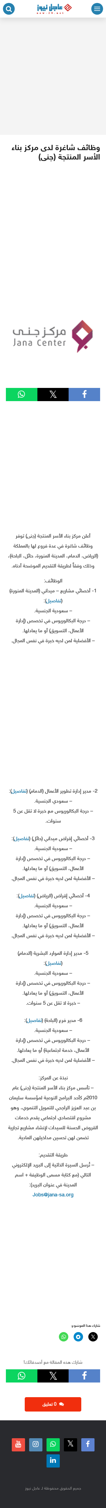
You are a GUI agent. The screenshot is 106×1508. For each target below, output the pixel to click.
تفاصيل (53, 601)
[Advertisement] (53, 76)
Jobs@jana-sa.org (53, 1195)
